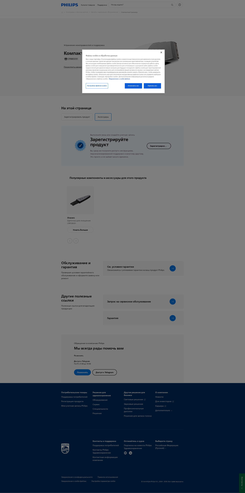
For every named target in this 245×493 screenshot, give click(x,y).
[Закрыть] (161, 52)
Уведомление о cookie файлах (119, 79)
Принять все (152, 85)
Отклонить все (133, 85)
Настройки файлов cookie (97, 85)
